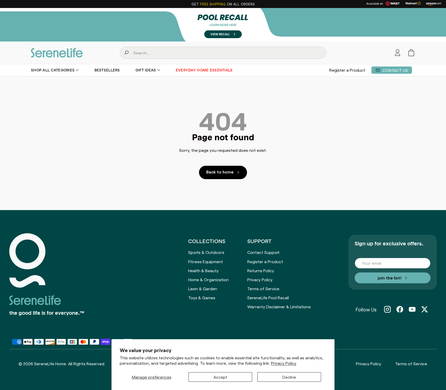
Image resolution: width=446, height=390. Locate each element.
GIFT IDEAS (146, 70)
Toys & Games (201, 297)
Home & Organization (208, 279)
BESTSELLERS (107, 70)
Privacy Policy (283, 363)
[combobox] (223, 53)
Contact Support (263, 252)
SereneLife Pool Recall (268, 297)
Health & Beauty (203, 270)
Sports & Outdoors (206, 252)
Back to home (220, 172)
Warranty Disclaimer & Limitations (279, 306)
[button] (411, 52)
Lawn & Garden (202, 288)
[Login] (397, 52)
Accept (220, 377)
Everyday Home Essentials (204, 70)
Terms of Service (263, 288)
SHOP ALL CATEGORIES (53, 70)
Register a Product (347, 70)
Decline (289, 377)
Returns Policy (260, 270)
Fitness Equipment (205, 261)
